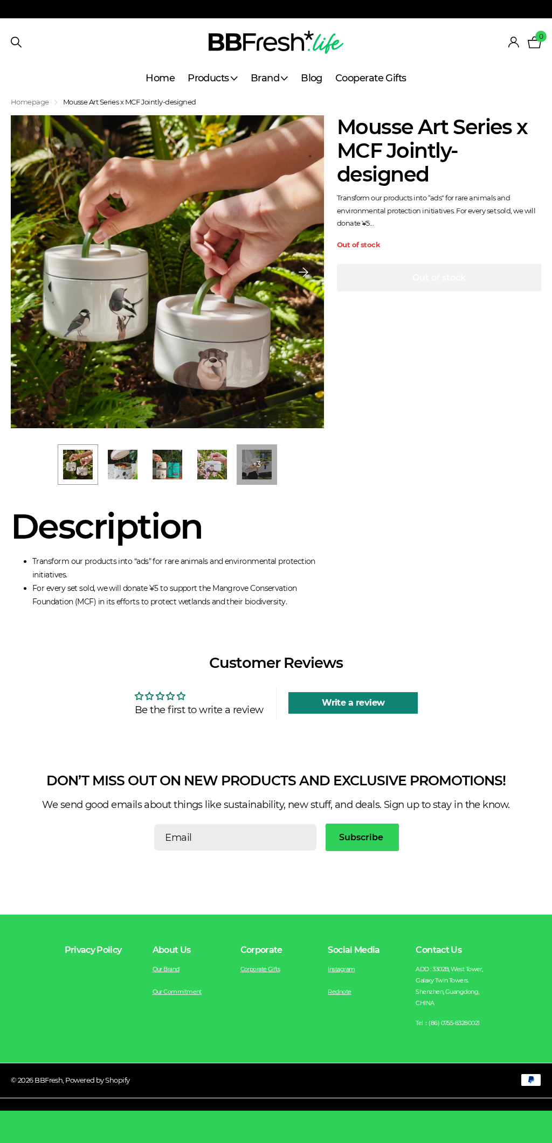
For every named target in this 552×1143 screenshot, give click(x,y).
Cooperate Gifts (370, 78)
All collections (213, 79)
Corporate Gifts (260, 969)
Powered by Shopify (97, 1080)
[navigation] (78, 464)
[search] (16, 42)
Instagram (341, 969)
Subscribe (362, 837)
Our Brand (166, 969)
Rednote (339, 991)
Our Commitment (177, 991)
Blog (311, 78)
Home (160, 78)
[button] (303, 271)
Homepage (30, 101)
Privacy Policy (93, 950)
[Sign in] (513, 42)
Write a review (353, 703)
